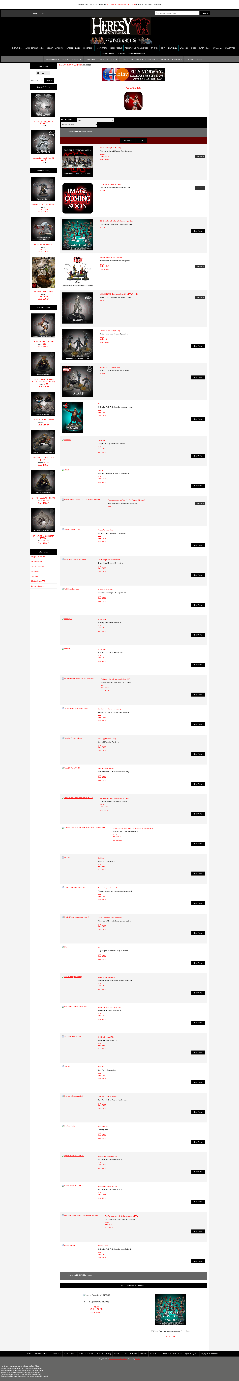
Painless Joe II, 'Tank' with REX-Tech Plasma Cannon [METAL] (134, 828)
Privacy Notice (36, 562)
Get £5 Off (65, 59)
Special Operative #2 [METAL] (108, 1186)
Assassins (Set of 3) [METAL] (110, 330)
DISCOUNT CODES (52, 59)
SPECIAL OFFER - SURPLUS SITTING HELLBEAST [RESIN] (43, 380)
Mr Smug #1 (102, 619)
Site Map (34, 576)
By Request (121, 54)
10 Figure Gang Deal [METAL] (110, 148)
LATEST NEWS (77, 59)
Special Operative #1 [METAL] (108, 1156)
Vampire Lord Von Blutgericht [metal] (43, 159)
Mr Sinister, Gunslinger (105, 589)
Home (34, 13)
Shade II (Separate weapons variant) (110, 918)
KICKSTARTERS (101, 48)
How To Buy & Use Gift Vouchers (147, 59)
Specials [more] (43, 307)
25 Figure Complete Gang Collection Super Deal (116, 221)
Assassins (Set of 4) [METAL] (110, 367)
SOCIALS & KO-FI (91, 59)
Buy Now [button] (198, 231)
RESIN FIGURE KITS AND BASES (136, 48)
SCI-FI (163, 48)
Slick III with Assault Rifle (106, 1037)
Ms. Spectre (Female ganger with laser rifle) (115, 679)
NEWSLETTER (177, 59)
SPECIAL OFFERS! (126, 59)
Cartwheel (101, 440)
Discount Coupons (37, 586)
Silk (99, 947)
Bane (99, 404)
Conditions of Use (37, 566)
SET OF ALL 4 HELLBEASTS (43, 420)
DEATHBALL (172, 48)
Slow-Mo (101, 1067)
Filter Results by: (66, 119)
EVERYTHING (17, 48)
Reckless (101, 858)
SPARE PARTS (230, 48)
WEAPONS (184, 48)
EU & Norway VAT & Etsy (108, 59)
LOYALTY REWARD (86, 1354)
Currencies (43, 66)
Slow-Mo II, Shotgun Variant (107, 1096)
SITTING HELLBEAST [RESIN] (43, 498)
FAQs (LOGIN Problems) (193, 59)
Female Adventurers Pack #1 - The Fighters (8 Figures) (126, 500)
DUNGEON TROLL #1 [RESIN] (43, 204)
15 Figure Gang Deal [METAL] (110, 184)
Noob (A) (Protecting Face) (107, 739)
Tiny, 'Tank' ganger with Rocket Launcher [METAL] (121, 1216)
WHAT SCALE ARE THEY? (172, 1354)
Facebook (143, 1354)
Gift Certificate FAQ (38, 581)
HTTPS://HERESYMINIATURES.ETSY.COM (121, 4)
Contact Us (165, 59)
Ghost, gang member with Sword (109, 560)
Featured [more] (43, 171)
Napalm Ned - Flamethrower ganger (110, 709)
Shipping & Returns (38, 557)
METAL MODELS (116, 48)
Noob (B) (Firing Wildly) (106, 768)
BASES (193, 48)
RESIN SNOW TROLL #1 (43, 244)
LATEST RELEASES (73, 48)
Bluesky (108, 1354)
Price (141, 140)
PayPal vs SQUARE (191, 1354)
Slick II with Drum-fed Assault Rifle (109, 1007)
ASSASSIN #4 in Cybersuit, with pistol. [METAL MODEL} (119, 294)
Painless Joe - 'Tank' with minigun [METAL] (114, 798)
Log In (43, 13)
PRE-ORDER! (88, 48)
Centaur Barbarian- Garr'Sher (43, 341)
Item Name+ (128, 140)
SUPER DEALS (204, 48)
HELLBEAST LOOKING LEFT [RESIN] (43, 537)
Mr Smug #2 (102, 649)
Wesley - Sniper (103, 1246)
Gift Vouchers (217, 48)
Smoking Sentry (103, 1126)
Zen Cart (137, 1359)
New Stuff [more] (43, 87)
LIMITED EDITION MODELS (34, 48)
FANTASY (67, 65)
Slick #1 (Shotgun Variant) (106, 977)
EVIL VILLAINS (76, 65)
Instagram (133, 1354)
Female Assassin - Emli (105, 530)
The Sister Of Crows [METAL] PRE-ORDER (43, 122)
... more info (200, 156)
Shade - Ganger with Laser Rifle (108, 888)
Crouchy (100, 470)
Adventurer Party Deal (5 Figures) (111, 257)
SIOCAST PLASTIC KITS (55, 48)
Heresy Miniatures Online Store (118, 1359)
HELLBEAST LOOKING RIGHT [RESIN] (43, 459)
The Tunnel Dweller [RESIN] (43, 292)
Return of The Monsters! (136, 54)
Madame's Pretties (108, 54)
